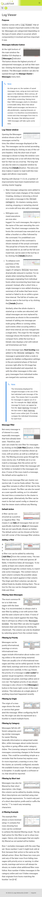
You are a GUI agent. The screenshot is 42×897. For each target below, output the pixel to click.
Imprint (33, 893)
